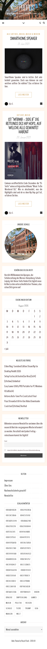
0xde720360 (11, 575)
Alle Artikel (12, 34)
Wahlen (9, 613)
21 (29, 332)
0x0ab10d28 (11, 510)
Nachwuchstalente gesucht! (15, 490)
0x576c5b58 (25, 542)
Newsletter (8, 495)
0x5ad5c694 (11, 520)
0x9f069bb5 (24, 531)
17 (7, 332)
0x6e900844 (25, 526)
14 (29, 327)
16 (40, 327)
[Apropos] (23, 7)
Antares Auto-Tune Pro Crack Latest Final (20, 396)
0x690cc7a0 (11, 548)
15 (34, 327)
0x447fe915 (25, 537)
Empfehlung (21, 597)
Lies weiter (23, 94)
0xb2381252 (25, 559)
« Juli (6, 349)
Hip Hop (20, 115)
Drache (9, 597)
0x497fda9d (11, 542)
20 (23, 332)
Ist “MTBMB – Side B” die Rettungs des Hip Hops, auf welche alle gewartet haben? (23, 125)
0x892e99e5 (25, 548)
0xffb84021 (25, 592)
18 (12, 332)
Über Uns (7, 485)
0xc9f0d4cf (11, 564)
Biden (36, 592)
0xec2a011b (11, 586)
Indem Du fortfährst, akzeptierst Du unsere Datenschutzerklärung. (23, 450)
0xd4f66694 (11, 570)
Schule (9, 608)
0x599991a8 (11, 553)
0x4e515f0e (25, 515)
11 (12, 327)
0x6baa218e (26, 520)
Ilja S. (11, 103)
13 (23, 327)
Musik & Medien (33, 34)
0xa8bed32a (11, 559)
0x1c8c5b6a (11, 515)
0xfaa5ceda (11, 592)
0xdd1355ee (26, 570)
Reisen (29, 603)
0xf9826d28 (25, 586)
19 (18, 332)
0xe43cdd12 (11, 581)
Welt (19, 613)
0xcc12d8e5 (25, 564)
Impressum (8, 480)
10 (7, 327)
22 (35, 332)
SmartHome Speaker (23, 38)
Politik (18, 603)
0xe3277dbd (25, 581)
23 (40, 332)
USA (36, 608)
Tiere (18, 608)
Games (34, 597)
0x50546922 (25, 553)
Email (5, 441)
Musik (22, 34)
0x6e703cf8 (11, 526)
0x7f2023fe (11, 531)
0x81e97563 (11, 537)
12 (18, 327)
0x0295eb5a (25, 510)
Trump (28, 608)
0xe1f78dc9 (25, 575)
